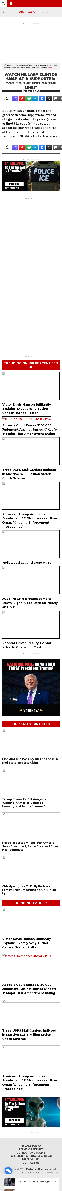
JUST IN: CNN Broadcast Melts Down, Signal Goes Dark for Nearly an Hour (30, 603)
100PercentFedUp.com (39, 1169)
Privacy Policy (31, 1145)
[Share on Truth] (15, 98)
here (50, 68)
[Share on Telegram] (35, 98)
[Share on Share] (42, 98)
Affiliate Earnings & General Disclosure (32, 1158)
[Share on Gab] (28, 98)
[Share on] (56, 98)
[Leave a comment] (8, 1171)
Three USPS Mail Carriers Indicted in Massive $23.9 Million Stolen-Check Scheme (29, 474)
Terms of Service (31, 1149)
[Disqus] (31, 238)
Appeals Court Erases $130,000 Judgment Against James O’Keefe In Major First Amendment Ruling (29, 429)
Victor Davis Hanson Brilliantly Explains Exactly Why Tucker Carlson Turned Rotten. (26, 409)
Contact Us (31, 1162)
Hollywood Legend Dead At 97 (26, 562)
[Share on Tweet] (49, 98)
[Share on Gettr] (22, 98)
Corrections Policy (31, 1152)
